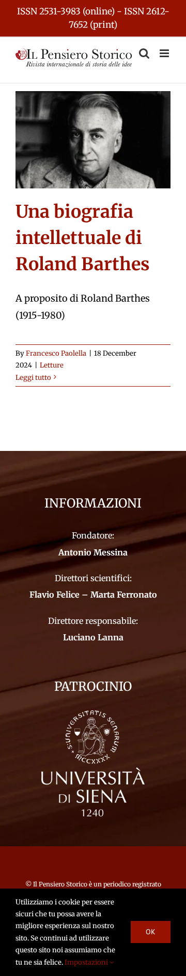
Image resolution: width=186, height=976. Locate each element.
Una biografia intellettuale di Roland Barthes (83, 238)
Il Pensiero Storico (61, 884)
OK (151, 931)
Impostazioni (87, 962)
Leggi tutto (33, 377)
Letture (52, 365)
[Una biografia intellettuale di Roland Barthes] (93, 139)
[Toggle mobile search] (144, 53)
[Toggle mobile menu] (165, 53)
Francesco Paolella (56, 353)
